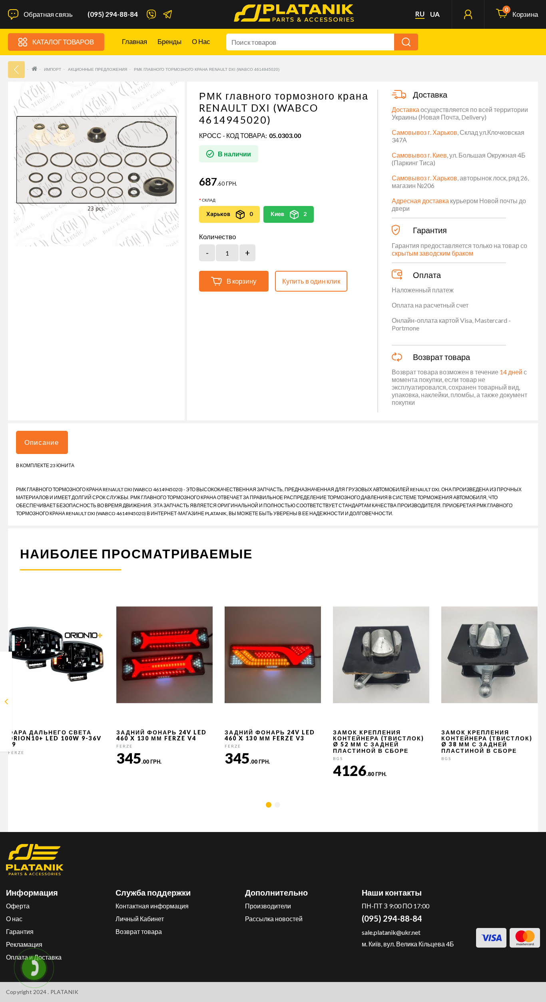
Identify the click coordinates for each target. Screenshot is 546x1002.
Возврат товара (139, 931)
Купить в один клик (311, 281)
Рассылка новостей (274, 918)
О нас (201, 41)
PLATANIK (64, 991)
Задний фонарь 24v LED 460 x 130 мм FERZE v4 (161, 735)
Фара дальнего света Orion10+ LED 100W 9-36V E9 (55, 738)
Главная (134, 41)
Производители (268, 906)
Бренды (169, 41)
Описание (41, 442)
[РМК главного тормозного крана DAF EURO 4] (6, 703)
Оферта (18, 906)
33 (16, 69)
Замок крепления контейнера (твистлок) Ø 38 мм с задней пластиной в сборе (486, 741)
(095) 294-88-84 (113, 14)
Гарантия (20, 931)
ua (435, 14)
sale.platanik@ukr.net (391, 932)
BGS (338, 758)
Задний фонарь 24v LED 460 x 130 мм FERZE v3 (270, 735)
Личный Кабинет (140, 918)
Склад (208, 200)
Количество (217, 237)
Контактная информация (152, 906)
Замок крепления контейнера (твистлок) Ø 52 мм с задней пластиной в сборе (378, 741)
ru (419, 14)
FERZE (16, 752)
